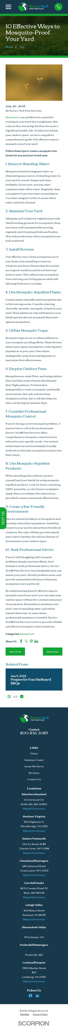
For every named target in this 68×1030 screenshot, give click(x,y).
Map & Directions (34, 808)
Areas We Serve (34, 766)
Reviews (34, 772)
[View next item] (21, 696)
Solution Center (34, 759)
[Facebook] (30, 995)
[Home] (33, 6)
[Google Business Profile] (37, 995)
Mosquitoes (13, 117)
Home (34, 753)
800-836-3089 (34, 732)
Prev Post (15, 651)
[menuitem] (24, 1014)
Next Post (53, 651)
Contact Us (34, 779)
